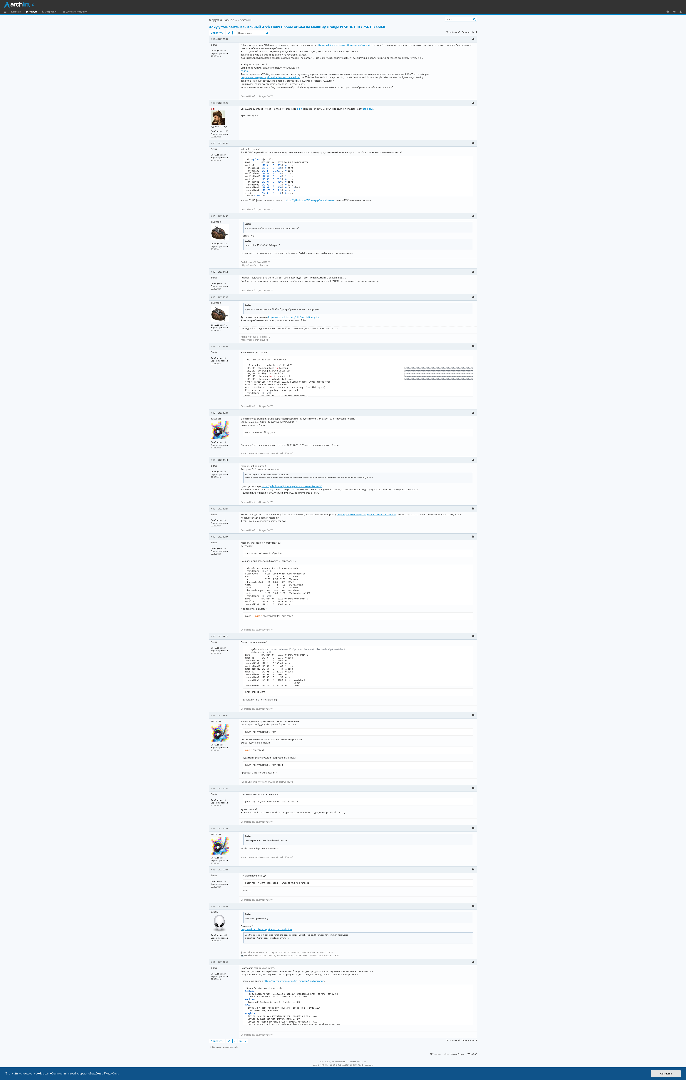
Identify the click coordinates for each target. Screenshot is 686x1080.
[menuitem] (667, 11)
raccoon (216, 418)
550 (225, 935)
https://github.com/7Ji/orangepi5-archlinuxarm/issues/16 (292, 486)
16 (224, 442)
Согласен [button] (666, 1073)
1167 (225, 131)
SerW (214, 44)
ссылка (244, 70)
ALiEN (214, 912)
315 (225, 243)
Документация (75, 11)
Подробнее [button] (111, 1073)
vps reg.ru (369, 1065)
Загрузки (50, 11)
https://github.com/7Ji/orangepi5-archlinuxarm (310, 200)
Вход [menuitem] (675, 12)
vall (213, 108)
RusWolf (216, 221)
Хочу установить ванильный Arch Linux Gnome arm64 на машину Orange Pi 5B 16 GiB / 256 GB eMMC (297, 27)
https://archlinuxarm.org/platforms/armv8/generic (344, 45)
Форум (33, 11)
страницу (368, 108)
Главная (16, 11)
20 (224, 50)
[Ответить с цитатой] (473, 39)
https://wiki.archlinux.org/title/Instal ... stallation (266, 929)
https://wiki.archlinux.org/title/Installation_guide (294, 317)
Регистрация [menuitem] (682, 12)
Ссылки (6, 12)
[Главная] (344, 4)
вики (299, 108)
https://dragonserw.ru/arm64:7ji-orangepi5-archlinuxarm (294, 981)
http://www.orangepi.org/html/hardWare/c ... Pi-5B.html (270, 77)
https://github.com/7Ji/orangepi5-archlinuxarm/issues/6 (366, 514)
